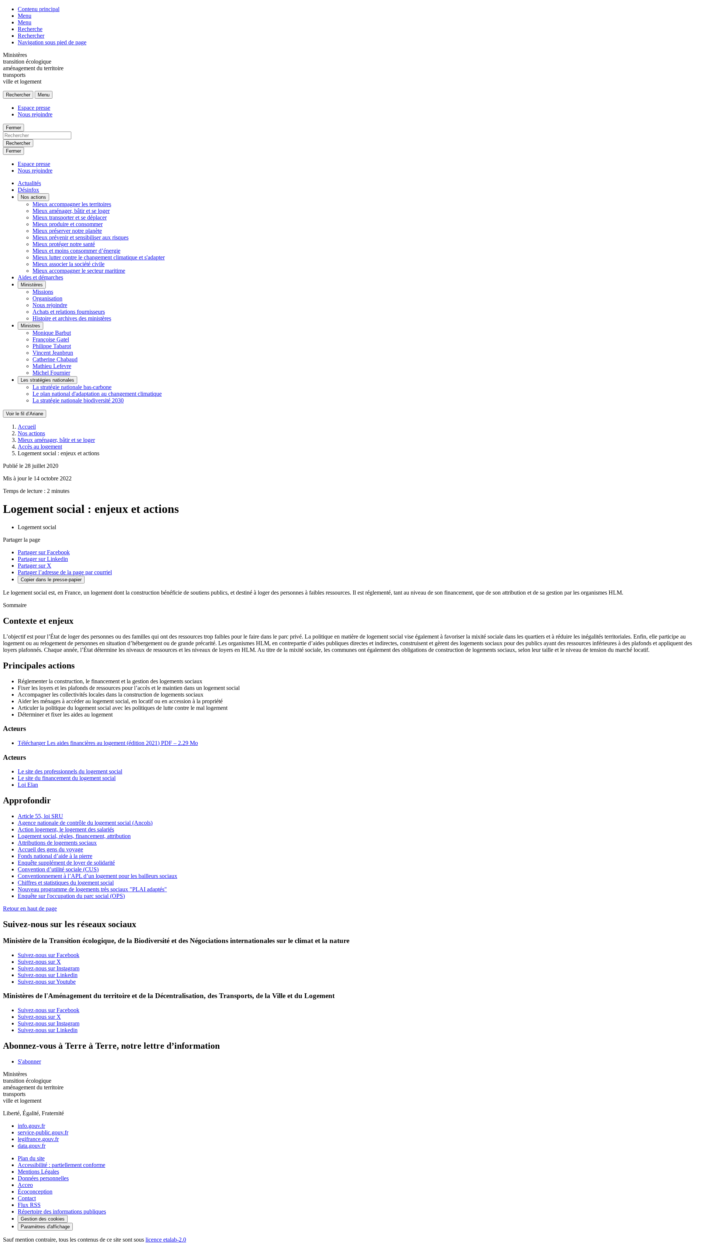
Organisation (47, 298)
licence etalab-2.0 (165, 1239)
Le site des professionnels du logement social (70, 771)
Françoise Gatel (50, 339)
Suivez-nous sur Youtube (47, 982)
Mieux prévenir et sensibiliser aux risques (80, 237)
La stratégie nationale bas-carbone (72, 387)
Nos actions (33, 197)
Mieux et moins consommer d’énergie (76, 251)
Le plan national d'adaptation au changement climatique (97, 394)
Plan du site (31, 1158)
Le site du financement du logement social (67, 778)
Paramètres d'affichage (45, 1226)
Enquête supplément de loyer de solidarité (66, 863)
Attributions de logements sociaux (57, 843)
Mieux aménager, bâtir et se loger (71, 211)
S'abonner (29, 1061)
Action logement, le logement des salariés (66, 829)
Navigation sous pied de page (52, 42)
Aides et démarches (40, 277)
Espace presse (34, 108)
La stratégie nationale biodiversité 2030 (78, 400)
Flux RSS (29, 1205)
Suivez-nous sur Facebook (48, 955)
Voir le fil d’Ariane (24, 413)
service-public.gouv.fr (43, 1132)
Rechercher (31, 36)
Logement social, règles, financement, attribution (74, 836)
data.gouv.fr (31, 1146)
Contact (27, 1198)
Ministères (32, 284)
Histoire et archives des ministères (71, 318)
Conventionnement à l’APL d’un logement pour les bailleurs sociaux (97, 876)
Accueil (27, 426)
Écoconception (35, 1191)
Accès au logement (40, 446)
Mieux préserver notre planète (67, 231)
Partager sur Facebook (44, 552)
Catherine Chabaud (55, 359)
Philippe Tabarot (51, 346)
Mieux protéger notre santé (63, 244)
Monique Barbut (51, 333)
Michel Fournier (51, 373)
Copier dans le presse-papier (51, 579)
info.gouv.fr (31, 1126)
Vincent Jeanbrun (52, 353)
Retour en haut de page (30, 908)
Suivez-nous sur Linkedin (48, 975)
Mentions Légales (38, 1171)
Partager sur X (34, 565)
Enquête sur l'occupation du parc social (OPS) (71, 896)
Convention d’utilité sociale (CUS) (58, 869)
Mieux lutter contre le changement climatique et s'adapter (98, 257)
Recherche (30, 29)
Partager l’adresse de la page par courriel (65, 572)
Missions (42, 292)
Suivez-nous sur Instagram (48, 968)
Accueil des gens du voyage (50, 849)
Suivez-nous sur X (39, 962)
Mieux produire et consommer (67, 224)
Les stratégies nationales (47, 380)
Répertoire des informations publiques (62, 1211)
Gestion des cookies (43, 1219)
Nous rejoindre (35, 114)
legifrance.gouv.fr (38, 1139)
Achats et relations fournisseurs (68, 312)
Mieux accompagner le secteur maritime (78, 271)
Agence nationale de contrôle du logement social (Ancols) (85, 823)
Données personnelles (43, 1178)
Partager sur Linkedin (43, 559)
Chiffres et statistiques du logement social (66, 882)
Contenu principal (38, 9)
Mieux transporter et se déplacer (69, 217)
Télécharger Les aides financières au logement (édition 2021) (108, 743)
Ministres (30, 326)
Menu (24, 16)
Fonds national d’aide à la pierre (55, 856)
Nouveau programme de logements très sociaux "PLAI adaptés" (92, 889)
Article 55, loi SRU (40, 816)
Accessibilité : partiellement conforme (61, 1165)
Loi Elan (28, 785)
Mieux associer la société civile (68, 264)
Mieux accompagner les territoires (71, 204)
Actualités (29, 183)
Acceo (25, 1185)
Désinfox (28, 190)
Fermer (13, 127)
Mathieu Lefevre (51, 366)
